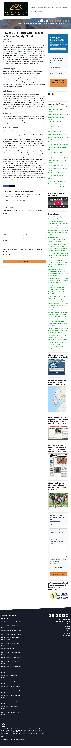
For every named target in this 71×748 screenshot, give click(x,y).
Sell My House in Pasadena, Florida (58, 145)
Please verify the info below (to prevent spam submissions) (58, 561)
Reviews (64, 8)
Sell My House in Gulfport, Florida (11, 634)
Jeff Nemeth (8, 42)
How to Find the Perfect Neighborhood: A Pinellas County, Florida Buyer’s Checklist (58, 240)
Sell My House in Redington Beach (58, 152)
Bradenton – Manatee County (57, 181)
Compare (58, 8)
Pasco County (52, 178)
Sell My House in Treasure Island (57, 176)
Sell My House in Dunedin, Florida (11, 631)
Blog (68, 631)
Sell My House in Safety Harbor (57, 155)
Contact (37, 178)
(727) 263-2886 (59, 20)
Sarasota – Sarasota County (56, 187)
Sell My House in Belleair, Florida (57, 107)
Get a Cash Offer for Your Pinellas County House (32, 24)
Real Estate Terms (64, 619)
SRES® (67, 24)
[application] (58, 202)
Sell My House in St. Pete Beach (57, 165)
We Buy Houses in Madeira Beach (57, 134)
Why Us (68, 628)
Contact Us (38, 11)
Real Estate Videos (64, 624)
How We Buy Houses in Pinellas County (42, 8)
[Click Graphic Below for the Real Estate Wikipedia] (56, 367)
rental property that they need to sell (25, 53)
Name (5, 234)
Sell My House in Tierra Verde (56, 173)
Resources (67, 626)
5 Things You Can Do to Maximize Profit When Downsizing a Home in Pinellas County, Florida (58, 287)
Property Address (55, 67)
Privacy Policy (66, 633)
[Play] (50, 207)
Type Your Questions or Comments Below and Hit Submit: (57, 541)
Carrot (23, 739)
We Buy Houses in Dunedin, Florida (58, 114)
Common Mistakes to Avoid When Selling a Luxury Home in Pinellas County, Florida (58, 255)
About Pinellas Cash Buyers (56, 24)
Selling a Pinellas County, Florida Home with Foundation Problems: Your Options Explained (58, 331)
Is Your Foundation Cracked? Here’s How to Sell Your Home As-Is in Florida (58, 324)
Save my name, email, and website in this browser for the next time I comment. (23, 250)
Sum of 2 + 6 (6, 254)
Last (60, 529)
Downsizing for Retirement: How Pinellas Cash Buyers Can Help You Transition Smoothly (58, 280)
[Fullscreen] (66, 207)
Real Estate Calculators (63, 621)
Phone (61, 73)
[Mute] (64, 207)
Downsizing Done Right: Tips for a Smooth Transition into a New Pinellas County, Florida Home (58, 294)
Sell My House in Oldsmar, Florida (58, 137)
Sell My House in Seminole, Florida (58, 158)
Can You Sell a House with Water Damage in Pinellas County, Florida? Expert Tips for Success (57, 337)
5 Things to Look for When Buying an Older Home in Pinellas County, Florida (58, 233)
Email (27, 234)
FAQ (32, 11)
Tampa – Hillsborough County (57, 184)
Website (5, 241)
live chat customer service (7, 747)
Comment (6, 213)
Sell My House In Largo (55, 132)
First (51, 529)
